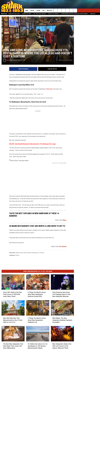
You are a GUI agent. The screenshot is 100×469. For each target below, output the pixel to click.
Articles (17, 255)
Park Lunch (49, 89)
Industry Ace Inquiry (53, 13)
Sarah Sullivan (9, 60)
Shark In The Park (26, 13)
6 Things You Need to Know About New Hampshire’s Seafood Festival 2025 (37, 294)
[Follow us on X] (71, 10)
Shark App (92, 13)
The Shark (41, 252)
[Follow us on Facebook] (63, 10)
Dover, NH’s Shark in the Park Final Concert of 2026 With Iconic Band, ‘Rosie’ (12, 294)
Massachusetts (19, 252)
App (43, 10)
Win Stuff (49, 10)
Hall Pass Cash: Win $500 (39, 13)
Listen (38, 10)
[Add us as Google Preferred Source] (59, 10)
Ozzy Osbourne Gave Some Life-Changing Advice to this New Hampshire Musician (61, 294)
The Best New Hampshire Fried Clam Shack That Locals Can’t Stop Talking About (13, 346)
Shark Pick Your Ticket (14, 13)
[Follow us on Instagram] (67, 10)
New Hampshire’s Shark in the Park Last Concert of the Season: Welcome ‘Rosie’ (61, 346)
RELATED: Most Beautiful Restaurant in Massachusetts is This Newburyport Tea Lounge (32, 144)
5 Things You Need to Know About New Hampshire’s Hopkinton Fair (37, 320)
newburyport (35, 252)
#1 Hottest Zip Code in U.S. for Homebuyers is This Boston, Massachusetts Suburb (37, 346)
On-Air (32, 10)
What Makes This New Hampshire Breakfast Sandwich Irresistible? (62, 320)
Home (26, 10)
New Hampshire (28, 252)
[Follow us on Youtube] (75, 10)
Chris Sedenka (62, 246)
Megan (64, 220)
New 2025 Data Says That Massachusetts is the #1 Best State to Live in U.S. (12, 320)
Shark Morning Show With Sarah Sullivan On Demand (74, 13)
